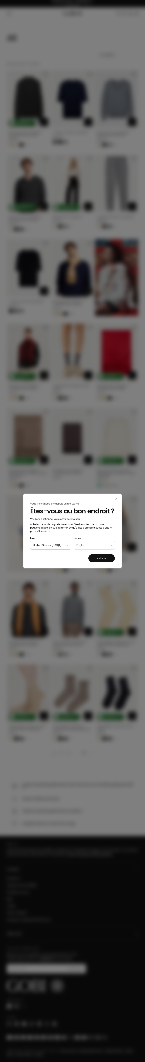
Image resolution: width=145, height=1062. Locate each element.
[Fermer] (116, 499)
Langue (77, 538)
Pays (32, 538)
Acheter (101, 558)
